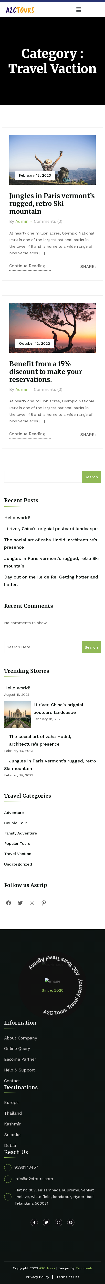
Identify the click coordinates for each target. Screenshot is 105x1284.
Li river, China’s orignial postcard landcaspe (51, 528)
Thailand (13, 1113)
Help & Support (19, 1070)
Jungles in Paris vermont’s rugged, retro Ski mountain (52, 203)
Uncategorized (18, 864)
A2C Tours (47, 1268)
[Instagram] (32, 903)
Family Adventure (20, 833)
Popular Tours (17, 843)
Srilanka (12, 1134)
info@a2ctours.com (33, 1178)
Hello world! (17, 517)
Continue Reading (27, 265)
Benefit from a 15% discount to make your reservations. (45, 372)
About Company (20, 1038)
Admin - (23, 221)
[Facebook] (8, 903)
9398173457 (26, 1167)
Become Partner (20, 1059)
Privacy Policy (37, 1277)
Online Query (17, 1048)
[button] (78, 9)
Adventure (14, 812)
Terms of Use (67, 1277)
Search (91, 477)
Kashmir (12, 1124)
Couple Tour (15, 823)
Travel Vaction (17, 853)
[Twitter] (20, 903)
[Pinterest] (43, 903)
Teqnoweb (84, 1268)
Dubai (10, 1145)
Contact (12, 1080)
